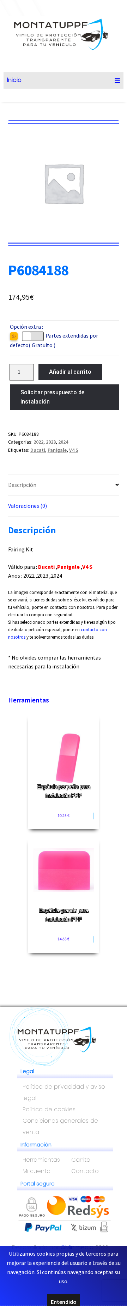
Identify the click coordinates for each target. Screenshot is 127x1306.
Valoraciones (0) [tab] (27, 505)
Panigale (57, 450)
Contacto (85, 1171)
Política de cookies (49, 1109)
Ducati (37, 450)
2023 (51, 442)
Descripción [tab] (22, 484)
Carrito (80, 1160)
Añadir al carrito (70, 371)
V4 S (73, 450)
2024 (63, 442)
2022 (38, 442)
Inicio (14, 80)
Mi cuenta (36, 1171)
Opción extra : (26, 326)
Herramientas (28, 699)
